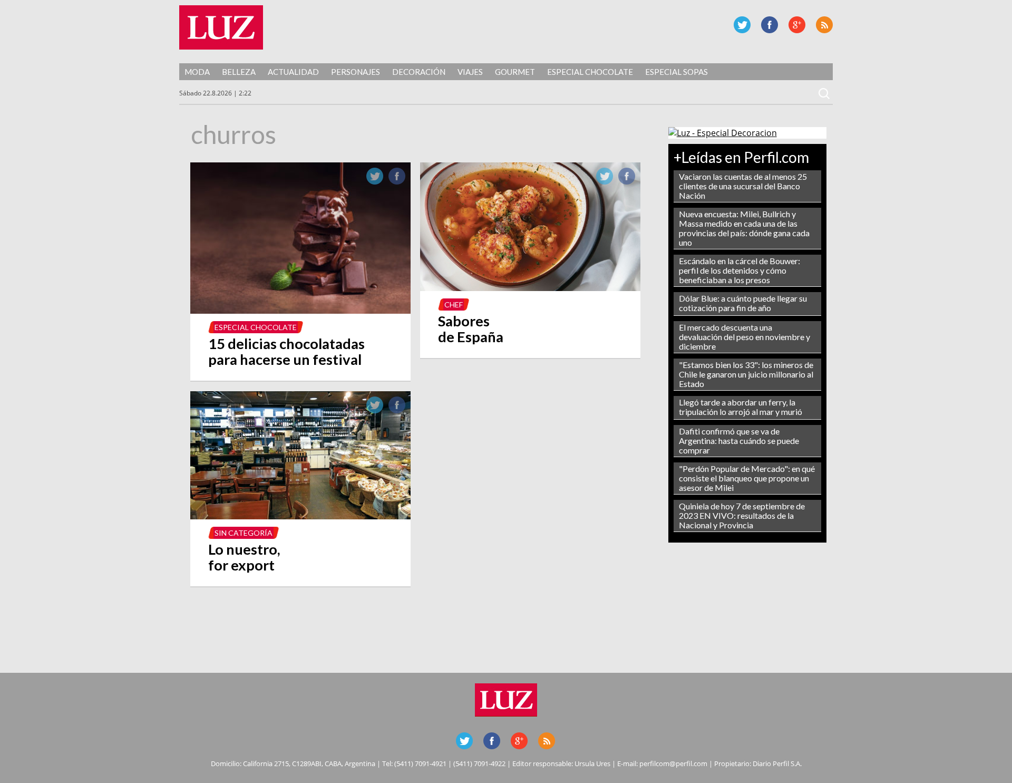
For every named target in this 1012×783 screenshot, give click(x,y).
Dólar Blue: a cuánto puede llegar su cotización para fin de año (743, 303)
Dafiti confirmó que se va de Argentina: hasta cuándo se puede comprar (739, 440)
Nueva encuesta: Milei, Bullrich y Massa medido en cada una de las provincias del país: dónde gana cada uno (744, 228)
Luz (221, 27)
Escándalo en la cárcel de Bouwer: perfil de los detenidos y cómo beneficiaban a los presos (739, 270)
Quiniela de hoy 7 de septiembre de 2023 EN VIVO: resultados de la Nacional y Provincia (742, 515)
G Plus (797, 24)
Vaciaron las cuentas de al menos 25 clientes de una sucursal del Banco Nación (743, 185)
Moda (197, 71)
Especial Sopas (676, 71)
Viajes (470, 71)
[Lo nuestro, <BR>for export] (300, 516)
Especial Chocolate (590, 71)
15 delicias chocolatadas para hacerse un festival (286, 351)
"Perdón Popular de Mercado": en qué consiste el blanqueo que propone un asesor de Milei (747, 477)
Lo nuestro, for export (244, 557)
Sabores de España (470, 328)
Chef (453, 304)
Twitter (742, 24)
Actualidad (293, 71)
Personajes (355, 71)
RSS (824, 24)
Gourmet (515, 71)
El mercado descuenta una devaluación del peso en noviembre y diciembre (744, 336)
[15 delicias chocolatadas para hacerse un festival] (300, 310)
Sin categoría (244, 532)
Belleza (239, 71)
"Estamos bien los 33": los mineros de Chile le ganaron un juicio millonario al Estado (746, 374)
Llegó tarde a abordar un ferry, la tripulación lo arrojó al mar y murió (740, 407)
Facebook (769, 24)
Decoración (418, 71)
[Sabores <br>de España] (530, 288)
